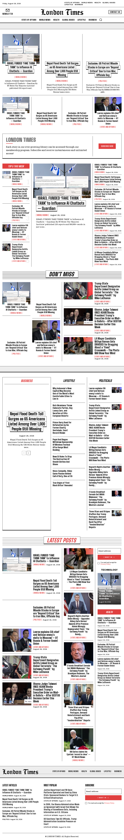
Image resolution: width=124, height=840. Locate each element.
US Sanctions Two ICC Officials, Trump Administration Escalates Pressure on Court (60, 821)
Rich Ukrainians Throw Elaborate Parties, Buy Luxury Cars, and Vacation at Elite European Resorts (62, 410)
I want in (108, 557)
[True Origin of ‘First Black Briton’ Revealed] (80, 484)
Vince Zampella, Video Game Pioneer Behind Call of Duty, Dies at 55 (62, 473)
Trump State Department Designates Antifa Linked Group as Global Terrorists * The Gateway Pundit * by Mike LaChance (20, 251)
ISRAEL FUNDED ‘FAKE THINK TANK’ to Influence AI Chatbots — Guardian (21, 67)
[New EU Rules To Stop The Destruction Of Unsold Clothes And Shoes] (80, 458)
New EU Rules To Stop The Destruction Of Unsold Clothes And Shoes (62, 460)
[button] (101, 20)
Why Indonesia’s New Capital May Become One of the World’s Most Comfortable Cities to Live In (63, 393)
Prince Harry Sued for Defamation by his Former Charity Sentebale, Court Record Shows (62, 427)
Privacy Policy (105, 564)
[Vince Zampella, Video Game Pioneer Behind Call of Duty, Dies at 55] (80, 473)
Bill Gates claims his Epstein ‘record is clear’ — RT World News (78, 754)
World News (21, 77)
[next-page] (29, 453)
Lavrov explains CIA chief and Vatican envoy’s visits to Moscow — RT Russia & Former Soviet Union (108, 118)
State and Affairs (108, 127)
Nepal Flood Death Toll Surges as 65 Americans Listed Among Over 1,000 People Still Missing (46, 117)
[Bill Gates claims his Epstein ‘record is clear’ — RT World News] (78, 740)
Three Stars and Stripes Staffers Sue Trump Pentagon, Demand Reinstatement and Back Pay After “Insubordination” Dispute (99, 519)
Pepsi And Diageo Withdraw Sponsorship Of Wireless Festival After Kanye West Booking (63, 444)
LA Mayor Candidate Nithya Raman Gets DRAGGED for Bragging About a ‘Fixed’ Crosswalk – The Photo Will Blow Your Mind (106, 257)
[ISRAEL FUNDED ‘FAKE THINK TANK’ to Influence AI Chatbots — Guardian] (21, 49)
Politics (102, 81)
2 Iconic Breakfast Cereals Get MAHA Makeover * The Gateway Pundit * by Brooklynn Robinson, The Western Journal (99, 498)
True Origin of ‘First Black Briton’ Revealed (62, 484)
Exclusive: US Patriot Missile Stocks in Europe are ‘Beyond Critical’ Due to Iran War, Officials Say (77, 117)
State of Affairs (51, 801)
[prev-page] (24, 453)
